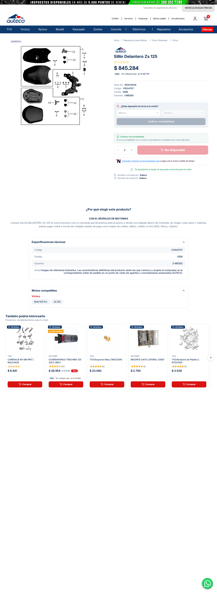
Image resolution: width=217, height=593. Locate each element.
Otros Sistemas (159, 40)
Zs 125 (57, 301)
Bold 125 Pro (40, 301)
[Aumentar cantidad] (131, 150)
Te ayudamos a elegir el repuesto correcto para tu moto (163, 169)
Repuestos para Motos (135, 40)
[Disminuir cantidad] (117, 150)
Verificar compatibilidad (161, 121)
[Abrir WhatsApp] (207, 583)
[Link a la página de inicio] (116, 40)
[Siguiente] (211, 357)
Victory (36, 296)
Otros (175, 40)
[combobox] (138, 113)
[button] (56, 86)
